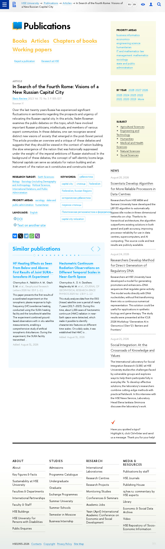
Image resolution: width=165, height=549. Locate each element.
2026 (145, 90)
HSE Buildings (20, 511)
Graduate (55, 488)
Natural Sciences (130, 151)
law (142, 51)
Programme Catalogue (63, 474)
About (18, 461)
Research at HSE (50, 61)
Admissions (56, 467)
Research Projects (97, 485)
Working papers (32, 49)
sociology (122, 59)
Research (94, 461)
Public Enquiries (22, 528)
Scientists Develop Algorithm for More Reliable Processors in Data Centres (133, 188)
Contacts (36, 544)
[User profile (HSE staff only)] (151, 4)
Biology (16, 181)
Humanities (126, 139)
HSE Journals (131, 478)
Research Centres (97, 478)
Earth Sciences (46, 177)
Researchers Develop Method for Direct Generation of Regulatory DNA (132, 265)
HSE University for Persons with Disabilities (27, 520)
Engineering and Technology (128, 132)
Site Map (79, 544)
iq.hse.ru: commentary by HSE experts (139, 493)
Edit (154, 543)
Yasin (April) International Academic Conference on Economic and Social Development (102, 517)
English (34, 212)
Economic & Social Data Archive (138, 510)
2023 (133, 95)
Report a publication (24, 61)
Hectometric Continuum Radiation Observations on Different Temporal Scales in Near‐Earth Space (79, 270)
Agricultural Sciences (132, 126)
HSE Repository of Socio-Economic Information (139, 527)
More (141, 99)
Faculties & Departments (28, 491)
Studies (56, 461)
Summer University (61, 501)
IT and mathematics (128, 51)
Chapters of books (75, 40)
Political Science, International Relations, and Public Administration (31, 189)
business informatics (128, 35)
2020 (126, 99)
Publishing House (134, 485)
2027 (138, 90)
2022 (140, 95)
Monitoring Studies (98, 491)
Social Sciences (129, 155)
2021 (119, 99)
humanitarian (124, 47)
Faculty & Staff (22, 505)
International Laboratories (94, 469)
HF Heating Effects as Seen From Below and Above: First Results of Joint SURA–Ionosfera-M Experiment (33, 270)
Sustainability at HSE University (25, 483)
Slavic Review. (20, 98)
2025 (119, 95)
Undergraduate (59, 481)
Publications (47, 26)
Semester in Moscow (62, 514)
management (124, 55)
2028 (131, 90)
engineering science (128, 43)
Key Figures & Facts (24, 474)
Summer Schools (59, 508)
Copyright (49, 544)
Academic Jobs (95, 505)
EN (134, 4)
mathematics (140, 55)
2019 (133, 99)
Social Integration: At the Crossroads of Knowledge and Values (133, 350)
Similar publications (36, 248)
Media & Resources (132, 462)
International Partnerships (28, 498)
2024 (126, 95)
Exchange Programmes (63, 494)
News (115, 171)
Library (127, 502)
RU (129, 4)
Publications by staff (136, 471)
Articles (40, 40)
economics (123, 39)
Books (19, 40)
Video (127, 519)
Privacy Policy (64, 544)
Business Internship (61, 521)
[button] (34, 255)
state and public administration (126, 65)
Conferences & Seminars (102, 498)
